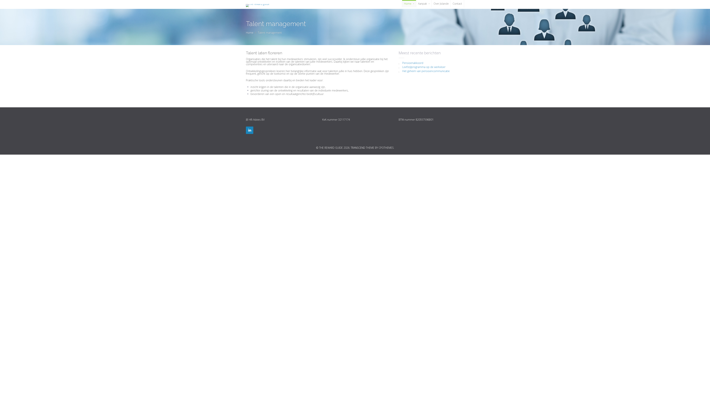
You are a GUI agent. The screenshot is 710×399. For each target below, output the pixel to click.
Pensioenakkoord (412, 63)
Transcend (358, 147)
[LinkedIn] (249, 130)
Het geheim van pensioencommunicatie (426, 71)
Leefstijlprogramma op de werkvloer (423, 67)
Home (249, 32)
